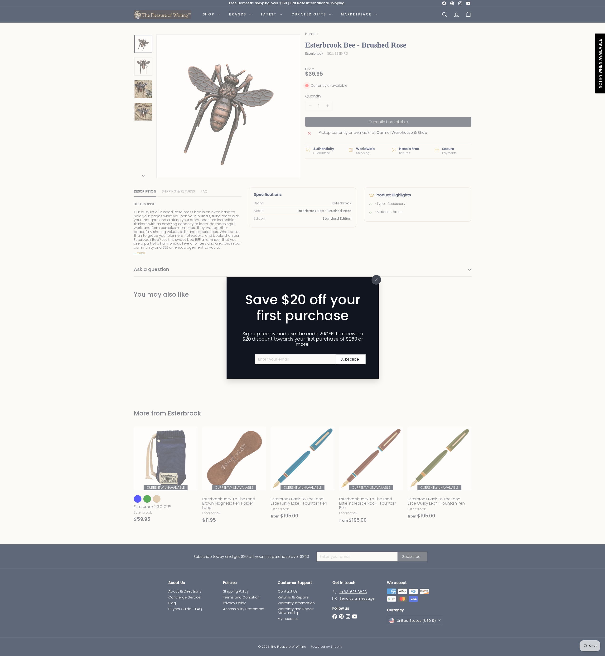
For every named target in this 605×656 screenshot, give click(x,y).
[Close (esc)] (376, 280)
